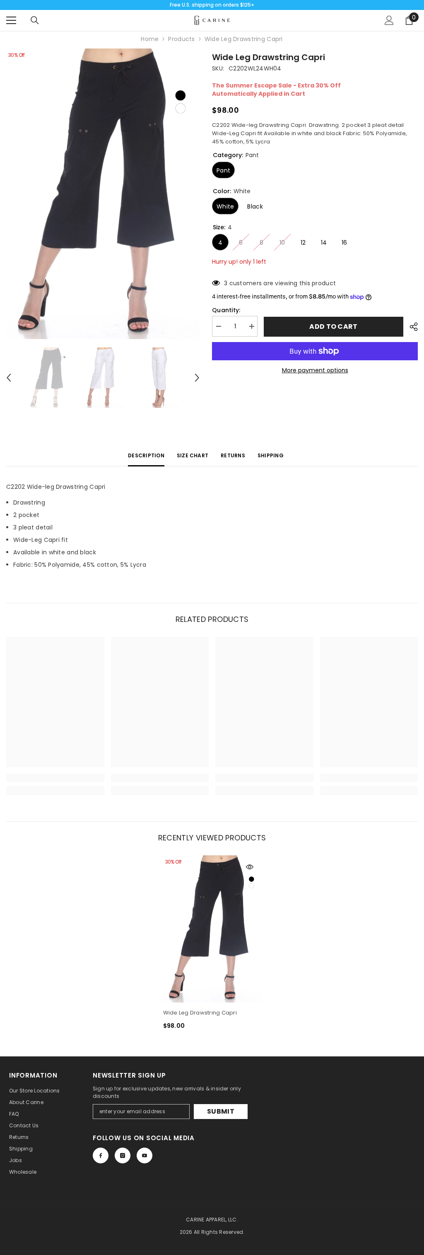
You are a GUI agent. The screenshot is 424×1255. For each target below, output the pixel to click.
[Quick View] (249, 866)
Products (181, 39)
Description (146, 455)
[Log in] (389, 20)
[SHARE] (410, 327)
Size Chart (192, 455)
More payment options (315, 370)
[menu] (11, 20)
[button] (8, 377)
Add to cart (333, 326)
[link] (55, 778)
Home (150, 39)
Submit (220, 1111)
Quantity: (226, 310)
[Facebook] (100, 1155)
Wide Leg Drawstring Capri (200, 1013)
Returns (233, 455)
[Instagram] (122, 1155)
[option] (103, 194)
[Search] (35, 20)
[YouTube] (144, 1155)
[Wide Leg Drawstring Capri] (212, 929)
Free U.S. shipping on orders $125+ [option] (212, 4)
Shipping (271, 455)
